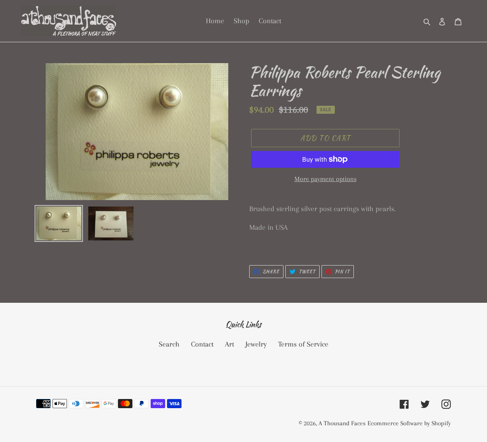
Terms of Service (303, 344)
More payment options (325, 179)
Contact (202, 344)
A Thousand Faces (342, 423)
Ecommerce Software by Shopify (409, 423)
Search (169, 344)
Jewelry (256, 344)
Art (229, 344)
